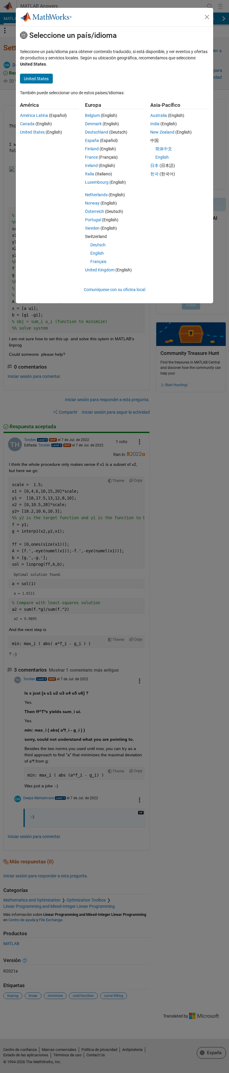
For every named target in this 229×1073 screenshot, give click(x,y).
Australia (158, 115)
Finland (92, 148)
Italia (89, 173)
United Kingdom (99, 270)
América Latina (34, 115)
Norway (92, 203)
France (91, 157)
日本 (154, 165)
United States (32, 132)
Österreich (94, 211)
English (97, 253)
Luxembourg (97, 182)
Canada (27, 123)
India (155, 123)
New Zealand (162, 132)
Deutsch (98, 244)
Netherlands (96, 194)
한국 (154, 173)
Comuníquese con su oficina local (114, 289)
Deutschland (96, 132)
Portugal (93, 219)
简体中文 (163, 148)
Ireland (91, 165)
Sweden (92, 228)
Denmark (93, 123)
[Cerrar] (207, 17)
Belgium (92, 115)
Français (98, 261)
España (92, 140)
